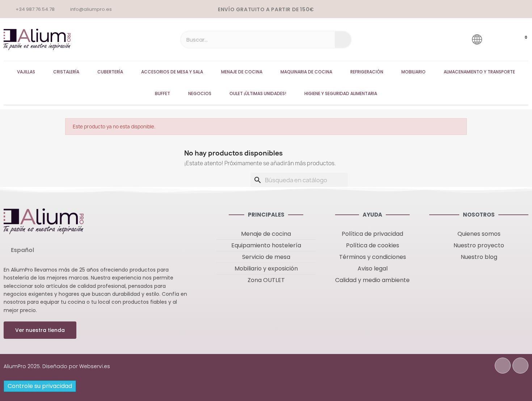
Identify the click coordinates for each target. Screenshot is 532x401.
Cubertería (110, 72)
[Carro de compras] (519, 39)
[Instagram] (520, 366)
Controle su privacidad (40, 386)
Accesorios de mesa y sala (172, 72)
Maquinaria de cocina (306, 72)
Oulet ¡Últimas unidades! (257, 93)
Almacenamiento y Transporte (479, 72)
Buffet (162, 93)
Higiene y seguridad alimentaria (340, 93)
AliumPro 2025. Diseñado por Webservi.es (57, 366)
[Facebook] (503, 366)
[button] (40, 330)
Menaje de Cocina (241, 72)
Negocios (199, 93)
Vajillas (26, 72)
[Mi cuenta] (497, 39)
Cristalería (66, 72)
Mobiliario (413, 72)
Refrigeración (366, 72)
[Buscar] (343, 39)
